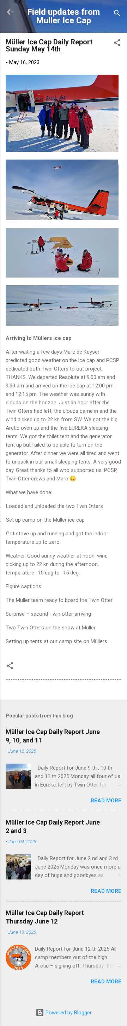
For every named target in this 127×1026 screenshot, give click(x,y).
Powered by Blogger (68, 1012)
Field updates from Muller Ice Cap (63, 16)
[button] (117, 43)
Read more (106, 800)
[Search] (117, 14)
